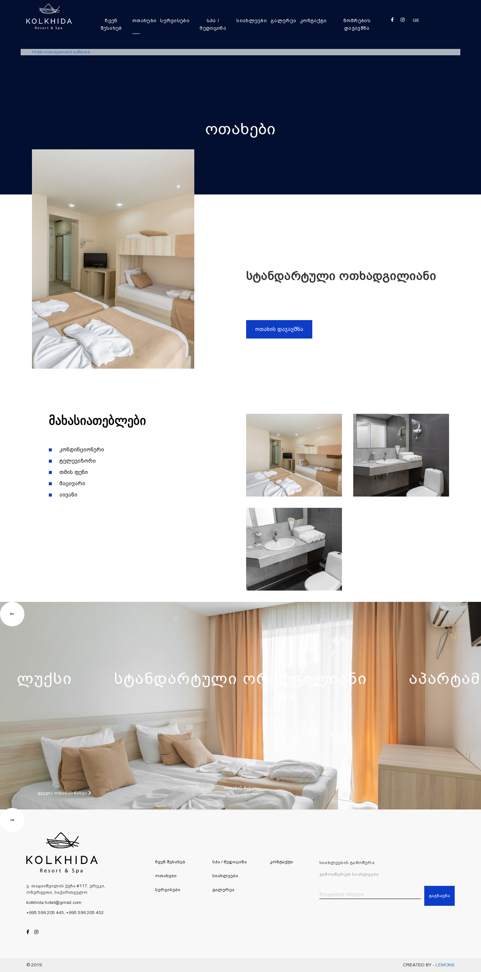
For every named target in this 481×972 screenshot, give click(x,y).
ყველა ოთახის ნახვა (63, 793)
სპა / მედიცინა (213, 24)
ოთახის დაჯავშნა (279, 329)
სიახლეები (251, 20)
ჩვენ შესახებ (111, 24)
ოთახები (144, 20)
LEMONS (445, 964)
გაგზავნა (439, 895)
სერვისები (174, 20)
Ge (416, 20)
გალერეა (283, 20)
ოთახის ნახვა (240, 787)
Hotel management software (61, 52)
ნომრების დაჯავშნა (357, 24)
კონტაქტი (313, 20)
